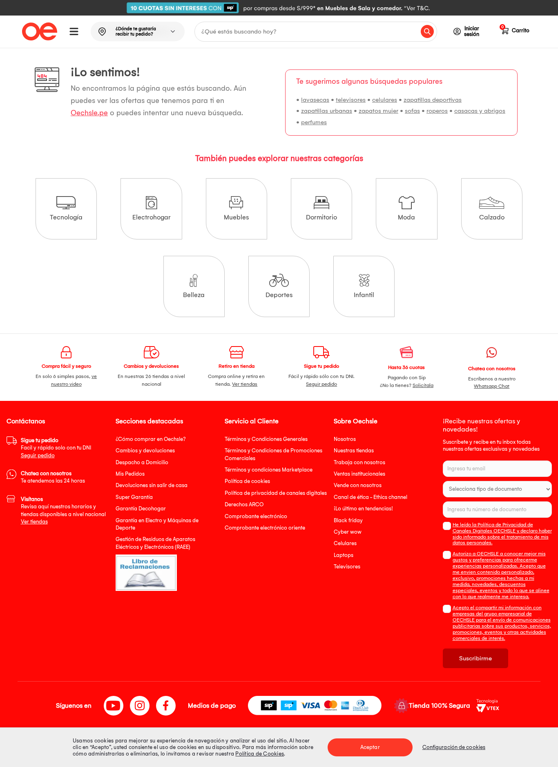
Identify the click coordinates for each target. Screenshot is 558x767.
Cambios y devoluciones (145, 450)
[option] (279, 8)
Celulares (345, 543)
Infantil (364, 295)
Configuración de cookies (453, 747)
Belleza (194, 295)
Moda (406, 217)
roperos (437, 110)
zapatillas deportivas (433, 99)
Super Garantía (134, 497)
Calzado (491, 217)
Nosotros (345, 439)
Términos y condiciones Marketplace (268, 470)
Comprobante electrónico (256, 516)
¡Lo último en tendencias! (363, 508)
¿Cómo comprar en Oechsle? (151, 439)
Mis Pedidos (130, 474)
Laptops (343, 555)
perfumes (314, 122)
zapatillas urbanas (326, 110)
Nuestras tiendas (354, 450)
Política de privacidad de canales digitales (276, 493)
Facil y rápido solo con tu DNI (56, 447)
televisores (351, 99)
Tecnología (66, 217)
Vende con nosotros (358, 485)
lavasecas (315, 99)
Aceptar (370, 747)
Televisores (347, 567)
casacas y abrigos (479, 110)
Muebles (236, 217)
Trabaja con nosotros (359, 462)
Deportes (279, 295)
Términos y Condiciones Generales (266, 439)
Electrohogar (151, 217)
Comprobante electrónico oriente (265, 528)
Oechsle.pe (89, 113)
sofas (412, 110)
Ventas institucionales (359, 474)
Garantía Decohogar (141, 508)
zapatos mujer (378, 110)
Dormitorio (321, 217)
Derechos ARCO (244, 504)
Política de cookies (247, 481)
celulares (384, 99)
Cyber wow (348, 532)
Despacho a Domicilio (142, 462)
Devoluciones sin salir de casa (151, 485)
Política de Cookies (259, 754)
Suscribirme (475, 658)
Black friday (348, 520)
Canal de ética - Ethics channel (370, 497)
